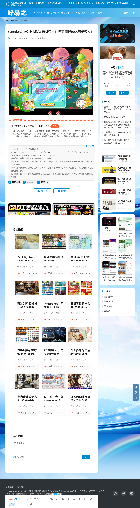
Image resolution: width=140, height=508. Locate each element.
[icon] (115, 493)
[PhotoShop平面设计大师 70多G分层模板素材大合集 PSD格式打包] (54, 288)
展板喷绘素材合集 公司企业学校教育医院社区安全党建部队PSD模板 (80, 305)
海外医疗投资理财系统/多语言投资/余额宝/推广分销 (109, 256)
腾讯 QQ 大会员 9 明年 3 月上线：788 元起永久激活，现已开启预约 (117, 109)
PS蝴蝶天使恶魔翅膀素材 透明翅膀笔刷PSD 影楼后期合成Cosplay (54, 352)
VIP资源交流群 (42, 494)
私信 (124, 93)
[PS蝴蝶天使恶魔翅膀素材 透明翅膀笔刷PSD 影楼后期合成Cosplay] (54, 334)
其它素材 (41, 38)
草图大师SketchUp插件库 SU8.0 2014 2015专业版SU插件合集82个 (54, 398)
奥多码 (107, 311)
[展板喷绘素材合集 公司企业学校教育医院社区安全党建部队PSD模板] (80, 288)
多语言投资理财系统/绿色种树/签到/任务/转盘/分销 (125, 256)
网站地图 (20, 494)
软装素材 (45, 182)
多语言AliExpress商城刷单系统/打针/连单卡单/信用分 (109, 229)
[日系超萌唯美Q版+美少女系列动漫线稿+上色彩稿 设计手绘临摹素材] (80, 381)
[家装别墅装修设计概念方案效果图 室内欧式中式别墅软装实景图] (27, 288)
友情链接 (10, 494)
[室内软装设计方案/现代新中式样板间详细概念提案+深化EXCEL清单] (27, 381)
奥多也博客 (109, 296)
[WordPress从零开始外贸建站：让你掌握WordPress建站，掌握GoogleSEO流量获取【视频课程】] (109, 158)
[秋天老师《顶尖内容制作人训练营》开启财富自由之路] (109, 180)
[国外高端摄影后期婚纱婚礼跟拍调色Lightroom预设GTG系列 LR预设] (80, 334)
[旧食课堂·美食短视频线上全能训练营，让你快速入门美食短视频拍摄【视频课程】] (109, 204)
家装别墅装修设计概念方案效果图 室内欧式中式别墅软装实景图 (27, 305)
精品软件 (53, 12)
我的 (100, 12)
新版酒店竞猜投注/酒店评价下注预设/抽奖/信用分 (125, 278)
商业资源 (9, 487)
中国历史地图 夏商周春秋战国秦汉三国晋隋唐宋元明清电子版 (80, 258)
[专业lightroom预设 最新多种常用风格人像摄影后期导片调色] (27, 241)
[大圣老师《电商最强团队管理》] (109, 169)
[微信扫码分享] (51, 499)
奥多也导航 (109, 301)
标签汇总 (93, 491)
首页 (7, 20)
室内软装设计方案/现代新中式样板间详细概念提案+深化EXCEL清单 (27, 398)
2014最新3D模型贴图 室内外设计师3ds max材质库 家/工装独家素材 (27, 352)
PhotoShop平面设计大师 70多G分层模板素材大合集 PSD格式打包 (54, 305)
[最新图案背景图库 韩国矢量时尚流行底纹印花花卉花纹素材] (54, 241)
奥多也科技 (109, 306)
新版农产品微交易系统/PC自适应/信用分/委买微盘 (125, 234)
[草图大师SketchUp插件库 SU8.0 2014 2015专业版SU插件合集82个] (54, 381)
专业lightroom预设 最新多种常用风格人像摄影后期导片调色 (27, 258)
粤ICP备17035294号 (51, 491)
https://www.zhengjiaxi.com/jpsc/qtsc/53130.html (32, 155)
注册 (133, 12)
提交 (86, 457)
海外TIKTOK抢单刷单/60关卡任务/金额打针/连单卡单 (108, 278)
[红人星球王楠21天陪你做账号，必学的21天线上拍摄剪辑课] (109, 191)
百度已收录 (89, 146)
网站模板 (39, 12)
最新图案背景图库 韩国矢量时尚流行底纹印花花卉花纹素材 (54, 258)
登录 (126, 12)
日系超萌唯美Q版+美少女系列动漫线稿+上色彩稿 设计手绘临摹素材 (80, 398)
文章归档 (102, 491)
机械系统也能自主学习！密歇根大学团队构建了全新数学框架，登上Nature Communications (117, 125)
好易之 (11, 38)
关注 (112, 93)
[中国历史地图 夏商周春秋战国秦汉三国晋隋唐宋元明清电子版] (80, 241)
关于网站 (84, 491)
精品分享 (67, 12)
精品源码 (21, 487)
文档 (92, 12)
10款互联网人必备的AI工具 (115, 117)
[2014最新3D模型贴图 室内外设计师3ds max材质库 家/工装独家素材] (27, 334)
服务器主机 (30, 494)
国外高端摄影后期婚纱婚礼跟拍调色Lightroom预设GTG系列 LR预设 (80, 352)
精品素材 (82, 12)
